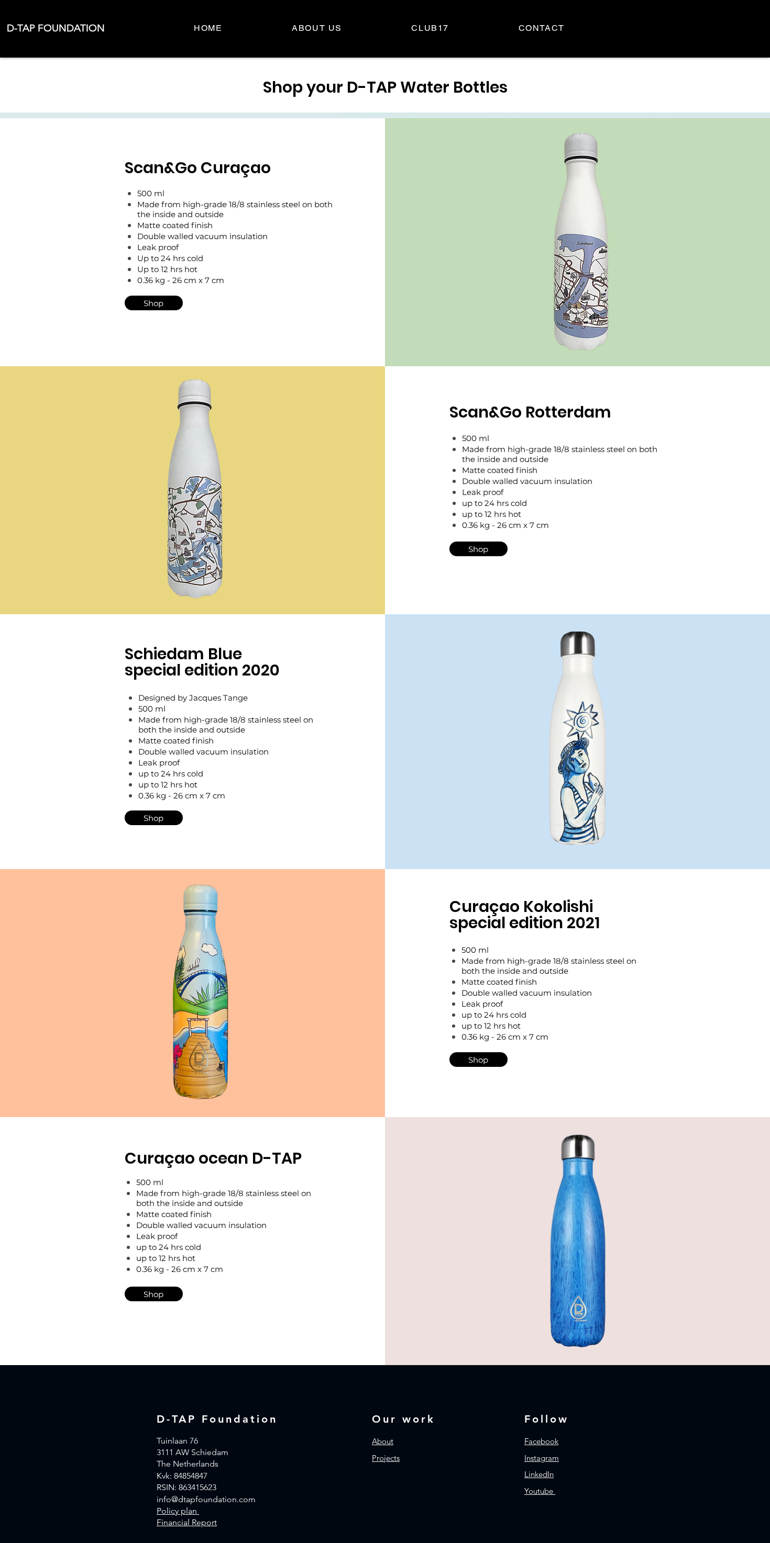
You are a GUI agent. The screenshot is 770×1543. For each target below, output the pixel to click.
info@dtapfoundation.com (206, 1499)
